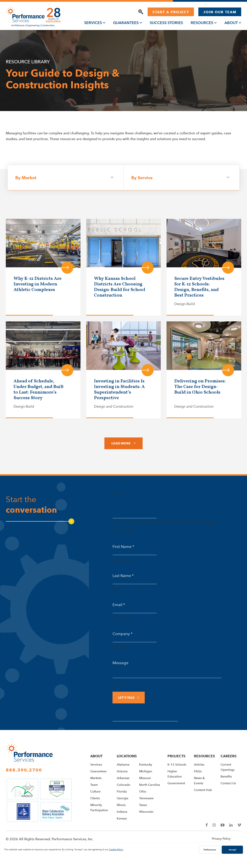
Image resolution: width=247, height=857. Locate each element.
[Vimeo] (239, 825)
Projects (176, 756)
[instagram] (214, 825)
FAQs (198, 771)
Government (176, 783)
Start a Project (170, 12)
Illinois (121, 805)
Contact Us (228, 783)
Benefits (226, 776)
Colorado (123, 785)
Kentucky (145, 764)
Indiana (122, 812)
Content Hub (203, 790)
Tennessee (146, 798)
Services (93, 22)
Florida (122, 791)
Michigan (145, 771)
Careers (229, 756)
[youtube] (222, 825)
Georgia (122, 798)
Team (94, 785)
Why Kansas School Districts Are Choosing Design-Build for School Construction (119, 287)
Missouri (145, 778)
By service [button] (142, 177)
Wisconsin (146, 812)
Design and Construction (113, 406)
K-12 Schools (176, 764)
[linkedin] (231, 825)
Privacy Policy (221, 838)
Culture (95, 791)
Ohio (142, 791)
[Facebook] (207, 825)
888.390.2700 (24, 770)
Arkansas (123, 778)
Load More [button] (121, 443)
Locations (127, 756)
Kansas (122, 818)
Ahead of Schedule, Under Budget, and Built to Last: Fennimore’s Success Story (39, 389)
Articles (199, 764)
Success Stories (166, 22)
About (231, 22)
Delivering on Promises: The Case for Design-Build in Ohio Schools (200, 387)
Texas (143, 805)
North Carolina (149, 785)
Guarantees (126, 22)
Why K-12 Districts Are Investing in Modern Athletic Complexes (38, 284)
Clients (95, 798)
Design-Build (184, 304)
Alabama (123, 764)
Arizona (122, 771)
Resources (202, 22)
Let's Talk (126, 697)
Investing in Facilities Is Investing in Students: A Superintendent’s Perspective (119, 389)
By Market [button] (25, 177)
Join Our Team (219, 12)
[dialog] (140, 11)
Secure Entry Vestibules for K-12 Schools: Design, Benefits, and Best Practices (199, 287)
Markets (96, 778)
